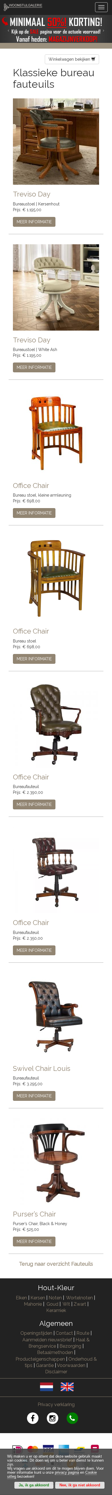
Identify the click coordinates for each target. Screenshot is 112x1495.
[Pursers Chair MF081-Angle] (56, 1161)
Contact (64, 1333)
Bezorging (70, 1346)
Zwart (80, 1304)
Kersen (37, 1298)
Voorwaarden (71, 1365)
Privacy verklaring (56, 1404)
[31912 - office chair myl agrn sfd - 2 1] (56, 578)
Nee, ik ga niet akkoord (79, 1485)
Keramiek (56, 1310)
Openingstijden (36, 1333)
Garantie (45, 1365)
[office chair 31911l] (56, 432)
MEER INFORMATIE (34, 222)
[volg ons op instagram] (57, 1419)
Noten (55, 1298)
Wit (66, 1304)
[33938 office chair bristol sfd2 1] (56, 869)
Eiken (21, 1298)
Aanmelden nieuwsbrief (47, 1340)
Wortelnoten (79, 1298)
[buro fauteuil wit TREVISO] (56, 287)
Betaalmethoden (55, 1352)
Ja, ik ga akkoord (34, 1485)
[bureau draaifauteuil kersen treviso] (56, 141)
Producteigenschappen (40, 1359)
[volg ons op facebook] (37, 1419)
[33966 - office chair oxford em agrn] (56, 724)
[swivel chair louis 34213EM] (56, 1015)
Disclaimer (56, 1371)
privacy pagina (67, 1473)
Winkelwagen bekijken (70, 59)
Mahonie (33, 1304)
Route (82, 1333)
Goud (52, 1304)
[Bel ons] (76, 1419)
